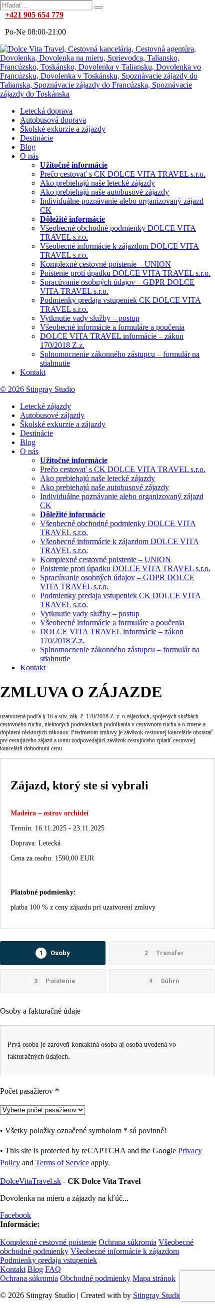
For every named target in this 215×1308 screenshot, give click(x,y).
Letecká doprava (46, 111)
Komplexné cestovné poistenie (48, 1242)
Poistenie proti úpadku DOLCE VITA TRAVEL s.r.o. (125, 273)
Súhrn (164, 981)
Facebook (15, 1215)
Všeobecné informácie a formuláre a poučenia (112, 327)
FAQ (53, 1269)
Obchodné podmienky (95, 1278)
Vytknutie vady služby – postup (90, 318)
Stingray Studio (157, 1295)
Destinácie (36, 138)
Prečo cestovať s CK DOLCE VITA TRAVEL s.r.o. (123, 174)
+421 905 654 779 (34, 15)
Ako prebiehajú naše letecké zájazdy (97, 183)
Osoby (55, 953)
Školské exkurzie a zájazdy (63, 129)
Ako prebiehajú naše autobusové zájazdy (104, 192)
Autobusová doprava (53, 120)
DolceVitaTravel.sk (30, 1181)
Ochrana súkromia (127, 1242)
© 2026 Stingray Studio (37, 389)
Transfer (164, 953)
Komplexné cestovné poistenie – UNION (105, 264)
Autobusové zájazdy (52, 415)
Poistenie (55, 981)
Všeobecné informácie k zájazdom (124, 1251)
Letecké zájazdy (45, 406)
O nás (29, 156)
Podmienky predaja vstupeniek (48, 1260)
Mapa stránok (154, 1278)
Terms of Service (62, 1162)
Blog (28, 147)
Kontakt (33, 372)
